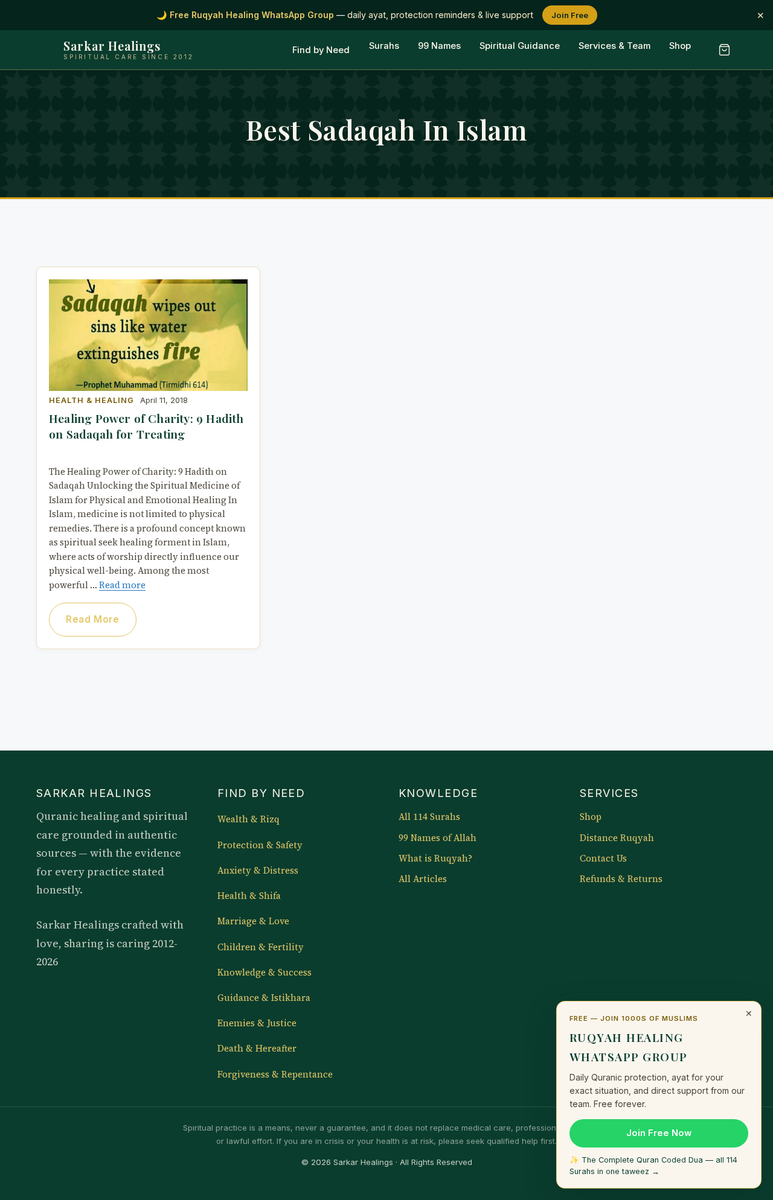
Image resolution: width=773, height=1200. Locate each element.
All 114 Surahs (429, 817)
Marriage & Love (253, 921)
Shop (680, 46)
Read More (92, 619)
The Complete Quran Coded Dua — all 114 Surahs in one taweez (653, 1165)
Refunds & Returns (621, 879)
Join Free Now (658, 1133)
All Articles (423, 879)
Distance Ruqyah (617, 838)
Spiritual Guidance (520, 46)
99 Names (439, 46)
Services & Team (614, 46)
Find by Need (321, 50)
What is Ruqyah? (435, 858)
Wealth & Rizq (248, 819)
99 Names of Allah (437, 838)
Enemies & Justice (257, 1023)
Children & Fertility (260, 947)
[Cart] (724, 50)
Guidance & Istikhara (263, 998)
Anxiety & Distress (257, 871)
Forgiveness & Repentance (275, 1074)
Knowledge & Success (264, 973)
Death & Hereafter (257, 1049)
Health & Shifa (249, 896)
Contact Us (603, 858)
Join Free (569, 15)
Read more (122, 585)
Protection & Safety (260, 845)
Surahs (384, 46)
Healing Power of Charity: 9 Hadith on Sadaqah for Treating (146, 426)
